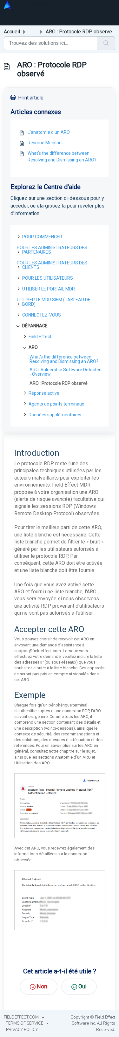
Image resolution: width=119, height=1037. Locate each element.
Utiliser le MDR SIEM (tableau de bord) (53, 302)
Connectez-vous (41, 314)
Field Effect (40, 336)
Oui (82, 986)
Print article (30, 98)
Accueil (12, 32)
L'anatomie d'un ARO (49, 132)
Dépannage (35, 325)
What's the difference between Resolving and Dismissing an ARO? (62, 156)
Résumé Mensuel (45, 142)
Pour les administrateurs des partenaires (52, 250)
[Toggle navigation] (10, 16)
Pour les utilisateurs (47, 278)
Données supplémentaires (55, 414)
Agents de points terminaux (56, 403)
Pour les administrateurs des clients (52, 265)
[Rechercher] (106, 43)
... (32, 32)
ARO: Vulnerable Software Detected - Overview (66, 372)
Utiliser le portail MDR (48, 288)
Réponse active (44, 393)
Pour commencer (42, 236)
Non (42, 986)
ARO (33, 347)
